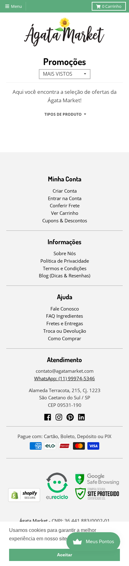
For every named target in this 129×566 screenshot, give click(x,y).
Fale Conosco (64, 309)
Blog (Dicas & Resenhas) (64, 275)
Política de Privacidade (64, 261)
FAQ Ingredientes (64, 316)
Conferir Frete (65, 205)
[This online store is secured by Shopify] (24, 499)
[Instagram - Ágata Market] (59, 417)
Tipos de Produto (63, 114)
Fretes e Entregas (64, 323)
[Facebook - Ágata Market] (47, 417)
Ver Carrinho (64, 213)
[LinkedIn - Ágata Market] (81, 417)
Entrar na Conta (64, 198)
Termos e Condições (64, 268)
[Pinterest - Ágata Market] (70, 417)
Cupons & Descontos (64, 220)
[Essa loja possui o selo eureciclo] (57, 499)
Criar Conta (65, 191)
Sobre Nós (65, 253)
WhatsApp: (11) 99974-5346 (64, 378)
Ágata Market (33, 521)
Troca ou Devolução (64, 331)
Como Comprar (64, 338)
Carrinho (111, 6)
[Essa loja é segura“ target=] (97, 499)
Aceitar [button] (64, 554)
